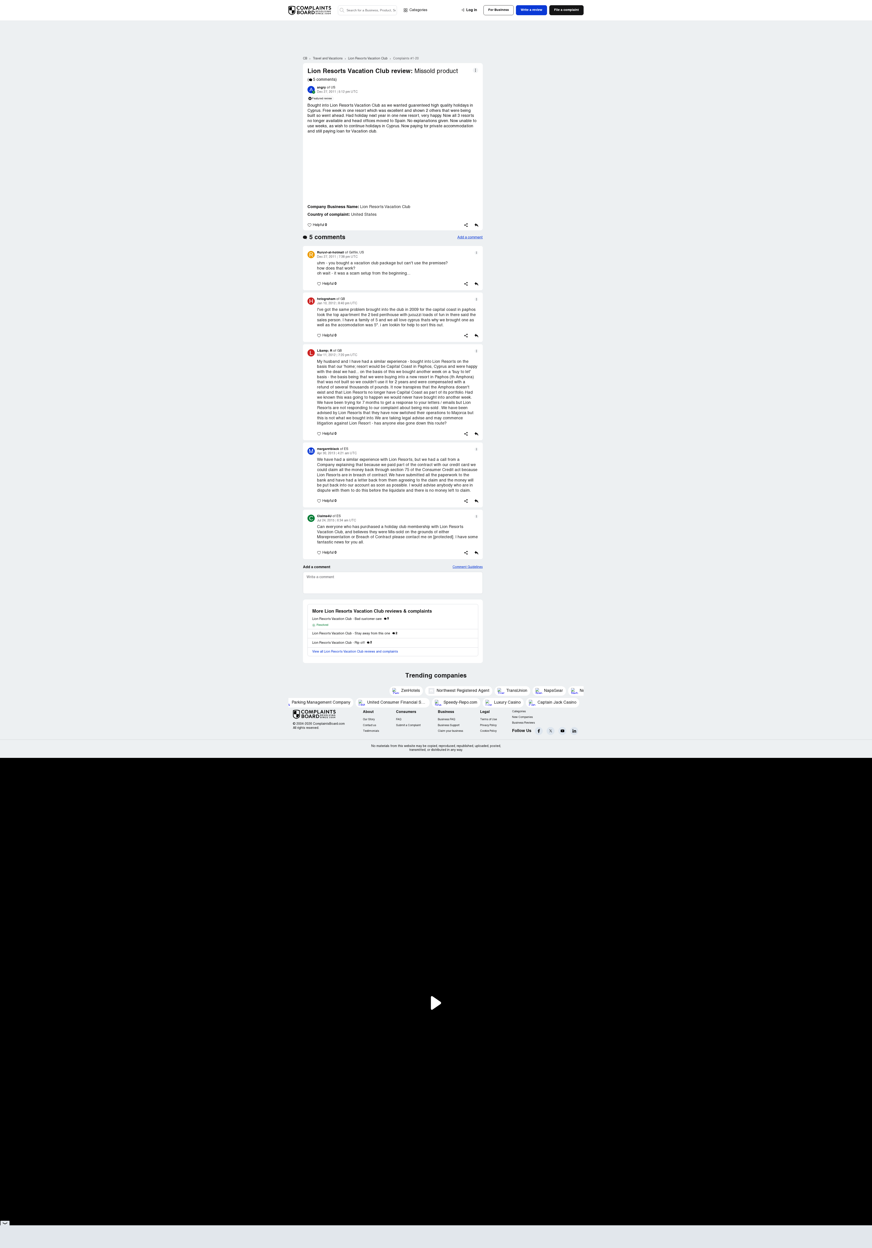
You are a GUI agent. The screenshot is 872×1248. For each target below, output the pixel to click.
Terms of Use (488, 719)
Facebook (539, 731)
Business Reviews (523, 723)
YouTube (562, 731)
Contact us (369, 725)
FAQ (398, 719)
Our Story (369, 719)
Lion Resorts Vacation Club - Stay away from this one (354, 633)
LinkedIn (574, 731)
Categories (418, 10)
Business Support (448, 725)
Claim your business (450, 731)
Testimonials (371, 731)
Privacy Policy (488, 725)
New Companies (522, 717)
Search (342, 10)
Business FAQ (446, 719)
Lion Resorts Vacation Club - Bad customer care (350, 619)
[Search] (367, 10)
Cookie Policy (488, 731)
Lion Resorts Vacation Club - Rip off (342, 642)
